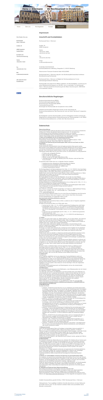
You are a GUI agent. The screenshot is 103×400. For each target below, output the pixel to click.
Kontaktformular (19, 81)
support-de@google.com (48, 192)
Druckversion (19, 394)
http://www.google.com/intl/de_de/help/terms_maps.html (52, 198)
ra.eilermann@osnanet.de (45, 337)
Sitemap (23, 394)
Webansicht (86, 395)
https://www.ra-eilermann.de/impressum (55, 373)
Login (87, 393)
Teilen (19, 93)
